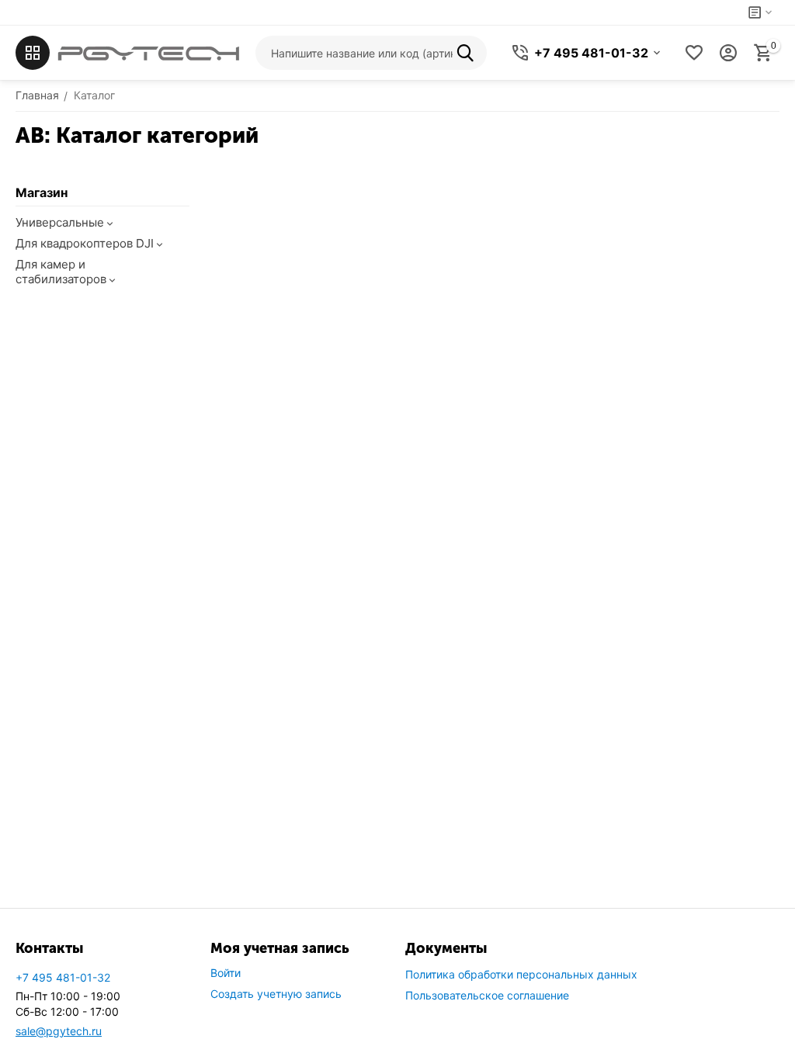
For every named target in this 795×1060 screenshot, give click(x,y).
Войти (225, 972)
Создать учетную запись (276, 993)
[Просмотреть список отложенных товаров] (694, 53)
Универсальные (60, 222)
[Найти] (470, 53)
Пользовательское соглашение (487, 995)
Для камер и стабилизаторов (61, 271)
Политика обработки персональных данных (521, 974)
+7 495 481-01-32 (63, 977)
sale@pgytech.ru (59, 1030)
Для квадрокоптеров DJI (85, 243)
